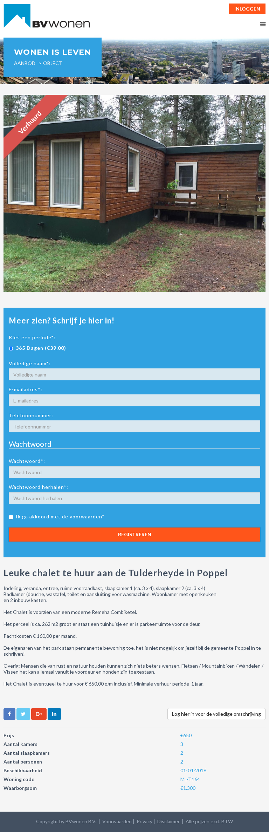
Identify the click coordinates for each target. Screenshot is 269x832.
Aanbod (24, 63)
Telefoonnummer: (31, 415)
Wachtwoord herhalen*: (38, 487)
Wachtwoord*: (27, 461)
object (52, 63)
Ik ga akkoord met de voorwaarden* (60, 516)
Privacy (144, 821)
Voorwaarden (117, 821)
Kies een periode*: (32, 337)
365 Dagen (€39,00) (41, 348)
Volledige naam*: (30, 363)
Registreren (134, 534)
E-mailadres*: (25, 389)
